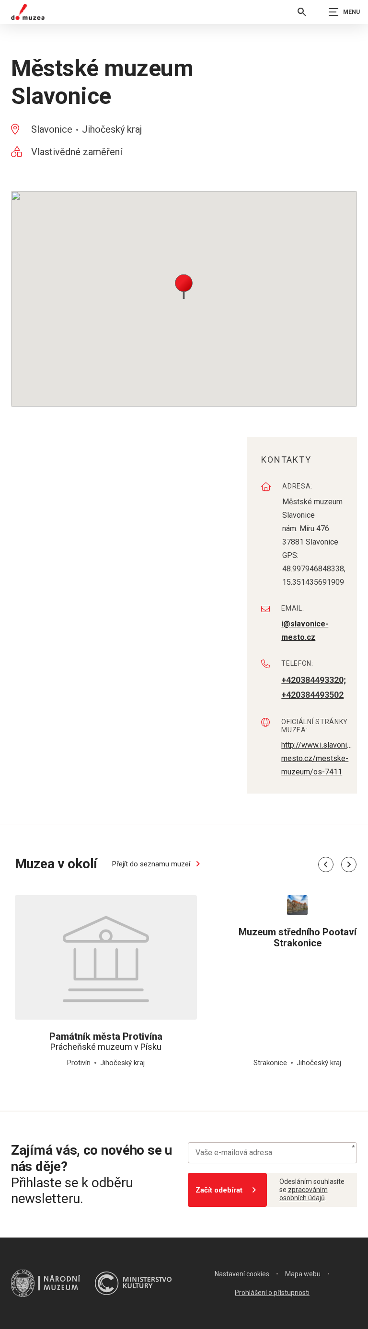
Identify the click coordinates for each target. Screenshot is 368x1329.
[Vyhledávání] (301, 12)
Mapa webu (303, 1274)
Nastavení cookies (242, 1274)
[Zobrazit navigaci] (344, 12)
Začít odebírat (219, 1190)
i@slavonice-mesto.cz (304, 630)
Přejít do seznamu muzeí (152, 864)
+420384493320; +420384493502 (313, 687)
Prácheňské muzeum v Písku (105, 1041)
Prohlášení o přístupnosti (272, 1292)
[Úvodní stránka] (28, 12)
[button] (184, 286)
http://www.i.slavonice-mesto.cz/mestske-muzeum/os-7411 (317, 758)
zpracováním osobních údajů (303, 1194)
